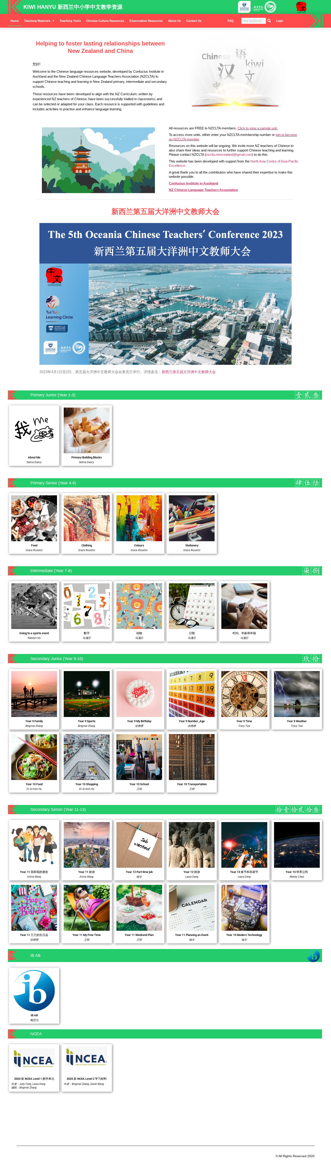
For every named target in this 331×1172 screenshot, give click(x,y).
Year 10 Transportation (192, 784)
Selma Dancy (34, 462)
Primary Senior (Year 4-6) (53, 483)
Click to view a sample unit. (258, 128)
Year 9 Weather (297, 721)
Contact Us (193, 21)
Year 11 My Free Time (87, 935)
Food (34, 545)
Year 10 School (139, 784)
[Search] (269, 21)
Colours (139, 545)
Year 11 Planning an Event (191, 935)
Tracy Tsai (244, 726)
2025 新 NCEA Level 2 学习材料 (87, 1078)
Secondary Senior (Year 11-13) (58, 809)
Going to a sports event (34, 633)
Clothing (87, 545)
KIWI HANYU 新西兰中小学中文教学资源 (72, 7)
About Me (34, 457)
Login (279, 21)
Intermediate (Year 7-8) (51, 570)
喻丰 (139, 876)
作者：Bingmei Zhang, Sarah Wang (84, 1084)
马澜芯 (139, 638)
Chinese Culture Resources (105, 21)
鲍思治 (34, 1020)
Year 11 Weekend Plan (139, 935)
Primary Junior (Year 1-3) (52, 395)
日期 (192, 633)
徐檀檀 (139, 726)
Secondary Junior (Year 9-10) (56, 658)
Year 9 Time (244, 721)
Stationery (191, 545)
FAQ (231, 21)
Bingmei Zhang (34, 726)
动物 (139, 633)
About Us (174, 21)
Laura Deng (191, 876)
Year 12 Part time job (139, 872)
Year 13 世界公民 (297, 872)
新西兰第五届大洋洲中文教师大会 (189, 372)
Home (15, 21)
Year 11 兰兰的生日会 (34, 935)
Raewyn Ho (34, 638)
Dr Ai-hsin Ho (34, 789)
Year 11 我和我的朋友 (34, 872)
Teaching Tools (70, 21)
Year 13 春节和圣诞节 (244, 872)
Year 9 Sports (86, 721)
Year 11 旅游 (86, 872)
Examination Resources (146, 21)
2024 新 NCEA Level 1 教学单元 (34, 1078)
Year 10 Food (34, 784)
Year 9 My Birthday (139, 721)
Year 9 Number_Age (192, 721)
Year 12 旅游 (192, 872)
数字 (87, 633)
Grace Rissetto (34, 550)
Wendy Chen (297, 876)
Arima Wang (34, 876)
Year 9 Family (34, 721)
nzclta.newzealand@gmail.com (229, 154)
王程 (139, 789)
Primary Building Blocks (86, 457)
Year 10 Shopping (86, 784)
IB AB (34, 1015)
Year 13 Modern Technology (244, 935)
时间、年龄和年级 (244, 633)
